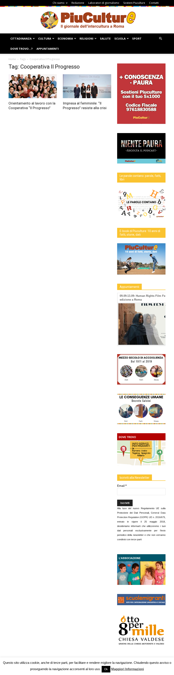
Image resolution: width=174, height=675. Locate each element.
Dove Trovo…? (21, 49)
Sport (137, 38)
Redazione (78, 3)
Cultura (44, 38)
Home (12, 59)
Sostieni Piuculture (134, 3)
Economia (65, 38)
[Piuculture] (87, 20)
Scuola (120, 38)
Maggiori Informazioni (127, 669)
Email (121, 485)
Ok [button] (106, 669)
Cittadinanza (21, 38)
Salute (105, 38)
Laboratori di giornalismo (103, 3)
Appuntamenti (47, 49)
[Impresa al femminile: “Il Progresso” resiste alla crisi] (87, 86)
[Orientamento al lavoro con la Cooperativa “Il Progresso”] (32, 86)
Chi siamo (59, 3)
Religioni (86, 38)
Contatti (154, 3)
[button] (160, 39)
